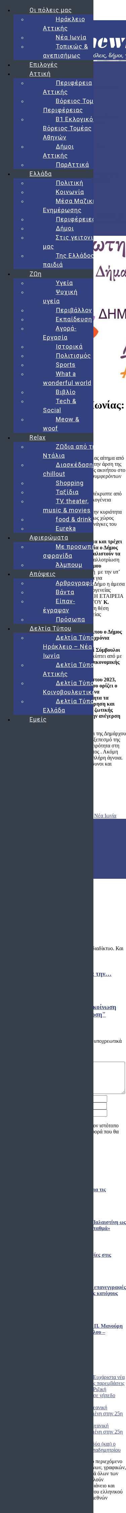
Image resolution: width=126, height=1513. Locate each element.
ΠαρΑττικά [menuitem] (72, 164)
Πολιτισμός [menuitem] (73, 355)
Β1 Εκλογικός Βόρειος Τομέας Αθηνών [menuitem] (70, 128)
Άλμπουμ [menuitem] (69, 564)
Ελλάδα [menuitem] (41, 173)
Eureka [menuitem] (66, 528)
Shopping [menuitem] (70, 482)
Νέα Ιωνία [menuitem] (71, 37)
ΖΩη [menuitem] (36, 273)
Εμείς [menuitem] (38, 719)
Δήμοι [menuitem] (65, 228)
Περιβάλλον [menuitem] (74, 310)
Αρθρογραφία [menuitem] (76, 582)
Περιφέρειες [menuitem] (76, 219)
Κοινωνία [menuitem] (70, 191)
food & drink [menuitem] (74, 519)
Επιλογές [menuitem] (44, 64)
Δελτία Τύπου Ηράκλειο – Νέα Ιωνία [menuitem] (70, 646)
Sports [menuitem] (66, 364)
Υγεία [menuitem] (64, 282)
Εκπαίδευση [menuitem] (74, 319)
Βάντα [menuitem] (65, 591)
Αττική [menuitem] (40, 73)
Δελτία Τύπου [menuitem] (51, 628)
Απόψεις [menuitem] (43, 573)
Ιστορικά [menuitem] (69, 346)
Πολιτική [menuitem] (69, 182)
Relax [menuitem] (38, 437)
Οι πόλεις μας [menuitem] (51, 9)
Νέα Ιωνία (105, 815)
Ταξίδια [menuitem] (67, 491)
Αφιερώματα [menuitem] (49, 537)
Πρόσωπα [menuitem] (70, 619)
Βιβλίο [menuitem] (66, 391)
